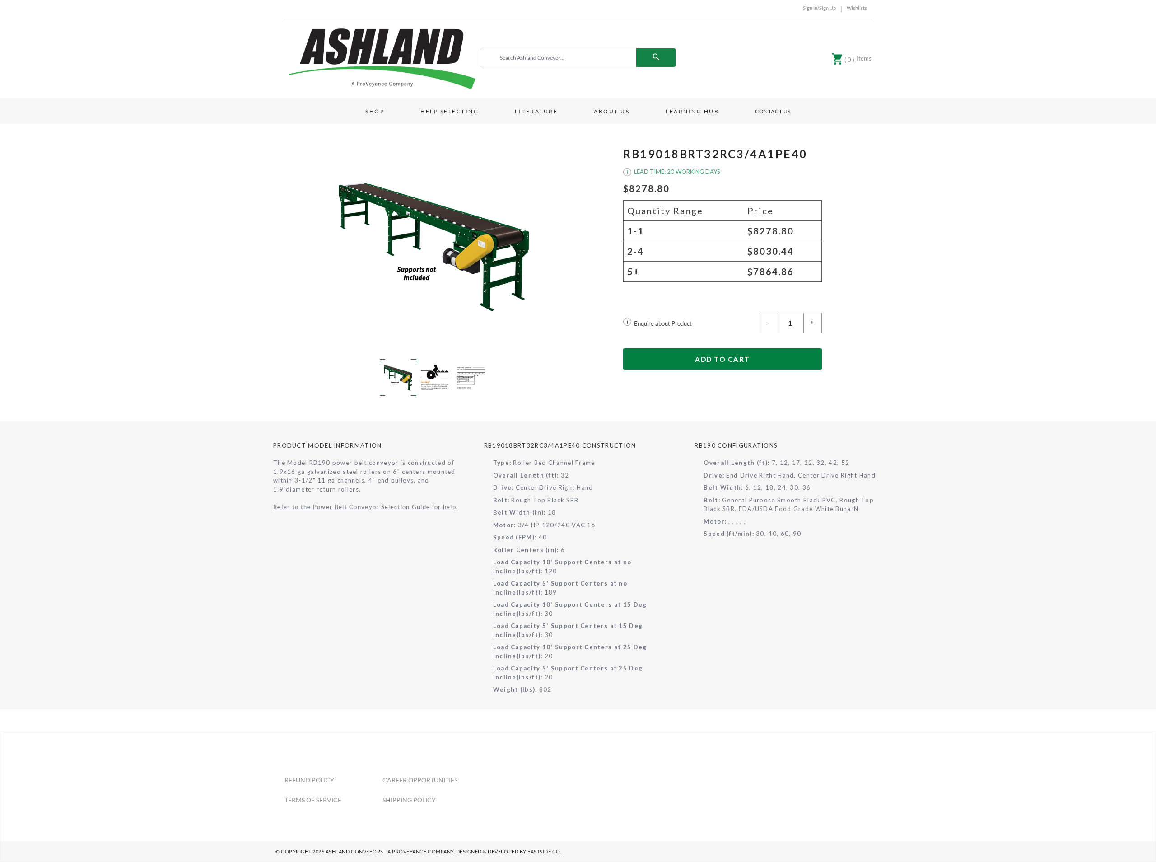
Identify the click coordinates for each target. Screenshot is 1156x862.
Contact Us (773, 111)
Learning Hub (692, 111)
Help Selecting (449, 111)
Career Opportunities (419, 780)
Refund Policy (309, 780)
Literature (536, 111)
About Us (611, 111)
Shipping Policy (409, 800)
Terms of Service (312, 800)
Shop (374, 111)
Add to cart (722, 359)
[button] (433, 245)
